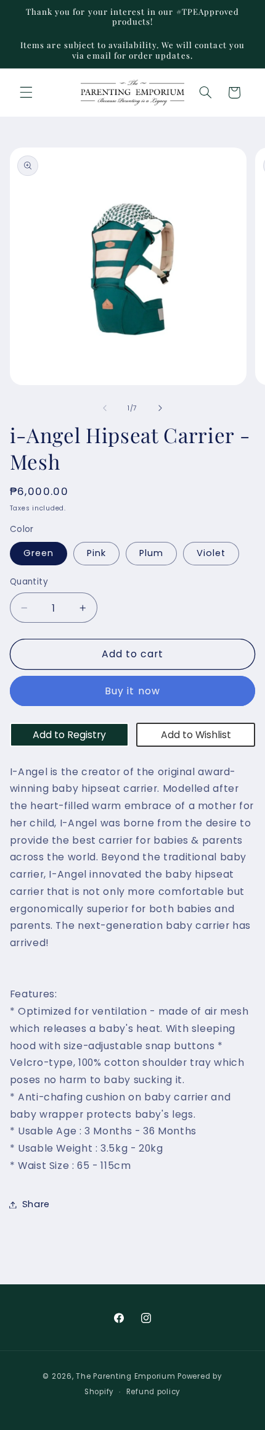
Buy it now (132, 691)
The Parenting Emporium (125, 1376)
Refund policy (153, 1392)
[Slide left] (104, 408)
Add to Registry (69, 735)
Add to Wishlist (196, 735)
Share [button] (36, 1204)
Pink (96, 553)
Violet (211, 553)
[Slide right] (160, 408)
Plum (151, 553)
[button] (26, 92)
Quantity (29, 582)
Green (38, 553)
